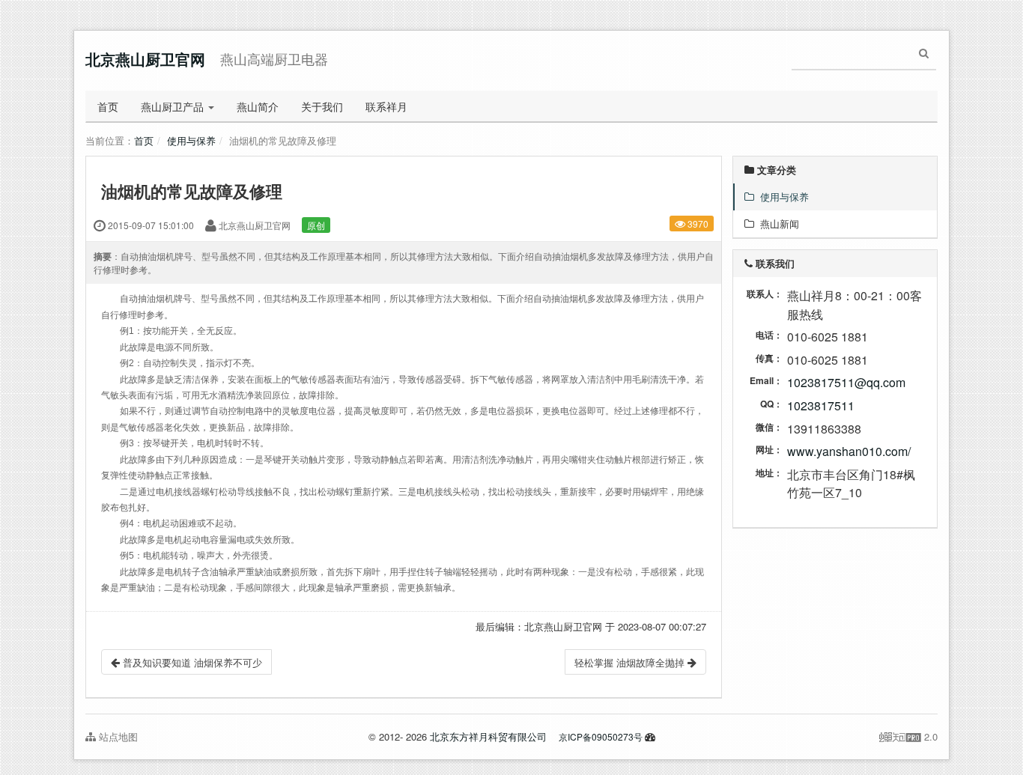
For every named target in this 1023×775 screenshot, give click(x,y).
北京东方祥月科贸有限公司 (488, 736)
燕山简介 (258, 106)
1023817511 (820, 405)
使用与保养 (191, 140)
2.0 (908, 736)
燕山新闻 (776, 223)
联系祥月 (386, 106)
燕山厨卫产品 (174, 106)
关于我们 (322, 106)
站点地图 (117, 736)
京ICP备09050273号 (601, 736)
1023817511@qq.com (846, 382)
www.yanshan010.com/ (849, 451)
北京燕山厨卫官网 (145, 59)
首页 (107, 106)
